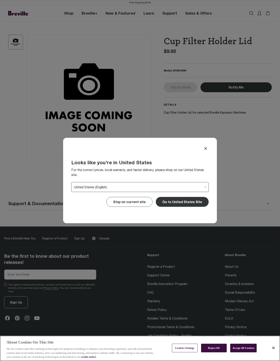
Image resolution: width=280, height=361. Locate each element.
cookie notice (88, 356)
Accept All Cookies (243, 348)
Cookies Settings (184, 348)
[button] (182, 202)
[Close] (206, 148)
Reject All (213, 348)
